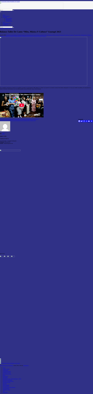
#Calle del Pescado (21, 35)
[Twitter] (82, 121)
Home (4, 367)
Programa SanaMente (7, 380)
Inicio (4, 14)
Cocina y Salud (6, 369)
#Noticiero (2, 36)
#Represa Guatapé (38, 36)
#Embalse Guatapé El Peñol (41, 35)
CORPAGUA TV (7, 372)
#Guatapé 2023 (77, 35)
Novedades (5, 377)
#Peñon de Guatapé (9, 36)
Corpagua (5, 17)
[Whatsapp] (86, 121)
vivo (4, 391)
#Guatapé (71, 35)
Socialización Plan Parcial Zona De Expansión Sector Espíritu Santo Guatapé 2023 (18, 120)
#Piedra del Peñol (18, 36)
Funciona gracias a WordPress (6, 365)
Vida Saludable (6, 388)
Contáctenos (5, 24)
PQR (4, 22)
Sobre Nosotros (6, 16)
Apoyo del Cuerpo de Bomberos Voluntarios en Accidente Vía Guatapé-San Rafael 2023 (19, 119)
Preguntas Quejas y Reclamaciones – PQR (12, 378)
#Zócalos (44, 36)
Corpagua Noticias (4, 28)
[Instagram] (84, 121)
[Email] (89, 121)
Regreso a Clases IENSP (8, 381)
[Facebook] (79, 121)
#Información (84, 35)
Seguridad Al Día (6, 382)
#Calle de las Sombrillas (11, 35)
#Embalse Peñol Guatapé (53, 35)
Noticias (10, 28)
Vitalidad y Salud (6, 389)
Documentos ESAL (7, 23)
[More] (91, 121)
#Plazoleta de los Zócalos (27, 36)
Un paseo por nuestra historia (9, 387)
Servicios (5, 383)
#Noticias (89, 35)
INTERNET (8, 19)
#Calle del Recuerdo (30, 35)
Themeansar (26, 365)
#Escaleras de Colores (64, 35)
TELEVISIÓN (8, 18)
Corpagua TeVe (8, 21)
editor (3, 133)
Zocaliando (5, 392)
